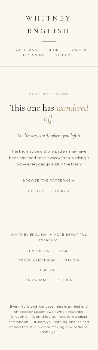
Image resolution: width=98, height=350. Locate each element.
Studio (63, 55)
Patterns (27, 50)
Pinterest (63, 280)
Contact (49, 270)
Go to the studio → (49, 191)
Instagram (35, 280)
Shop (54, 50)
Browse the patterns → (49, 180)
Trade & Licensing (37, 260)
